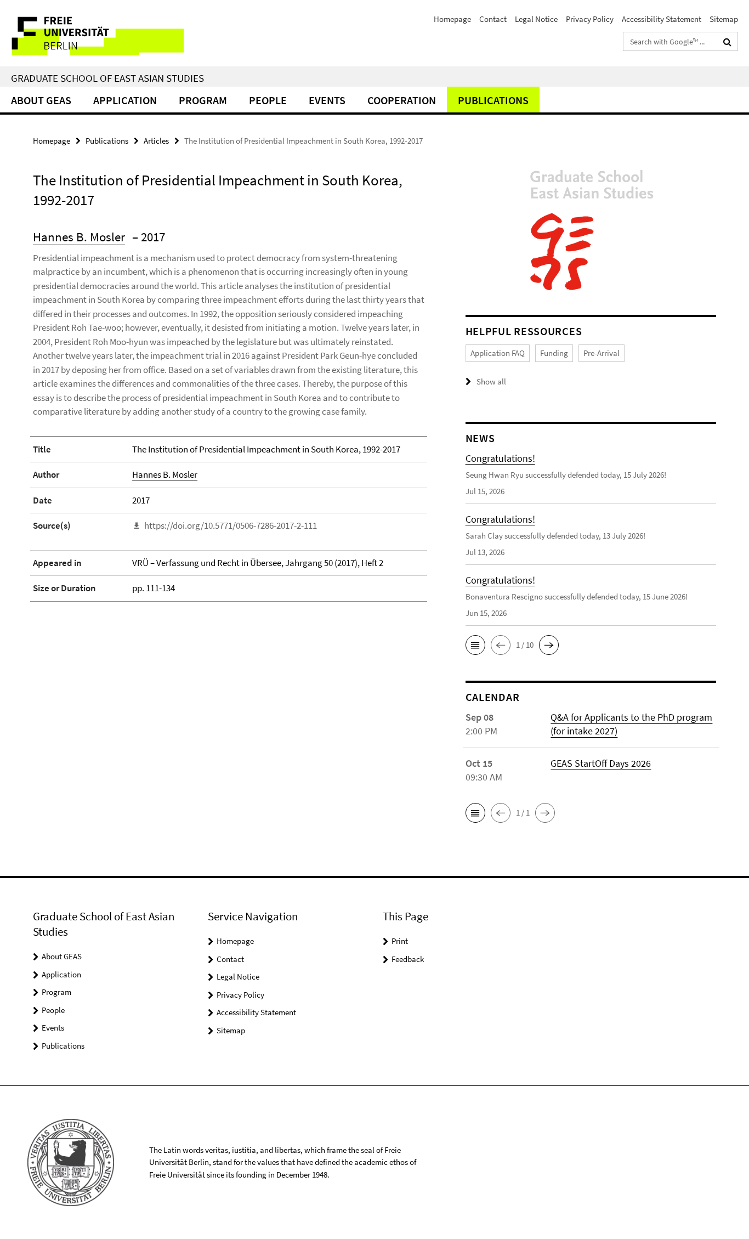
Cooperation (401, 100)
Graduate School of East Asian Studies (107, 77)
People (268, 100)
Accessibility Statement (661, 19)
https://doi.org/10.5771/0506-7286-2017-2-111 (230, 525)
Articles (156, 140)
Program (203, 100)
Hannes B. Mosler (79, 237)
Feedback (407, 959)
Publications (493, 100)
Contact (493, 19)
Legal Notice (536, 19)
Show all (491, 381)
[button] (475, 645)
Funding (554, 353)
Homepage (452, 19)
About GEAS (41, 100)
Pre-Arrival (601, 353)
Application (125, 100)
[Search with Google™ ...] (727, 41)
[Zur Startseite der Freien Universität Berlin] (92, 33)
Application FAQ (497, 353)
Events (327, 100)
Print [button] (399, 941)
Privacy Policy (590, 19)
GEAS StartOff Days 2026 (601, 763)
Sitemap (724, 19)
